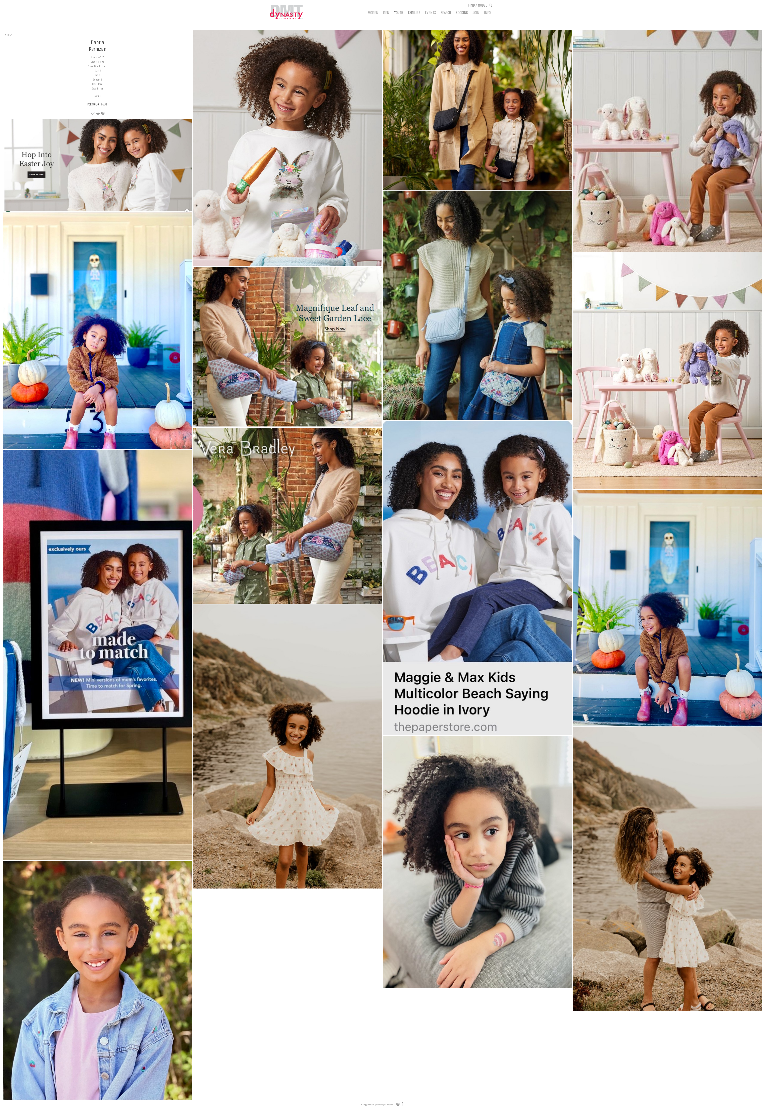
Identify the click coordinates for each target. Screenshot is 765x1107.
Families (414, 12)
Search (446, 12)
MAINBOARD (388, 1104)
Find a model (477, 5)
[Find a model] (490, 5)
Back (9, 34)
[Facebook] (402, 1104)
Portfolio (93, 104)
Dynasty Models (294, 12)
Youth (398, 12)
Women (373, 12)
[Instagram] (102, 113)
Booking (462, 12)
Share (104, 104)
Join (476, 12)
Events (430, 12)
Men (386, 12)
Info (487, 12)
